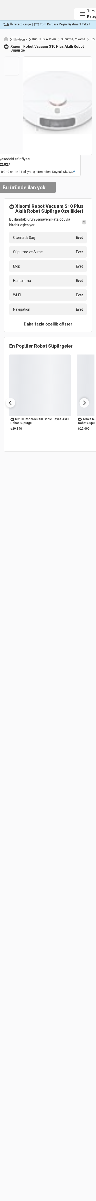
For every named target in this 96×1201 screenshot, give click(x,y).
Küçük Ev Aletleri (44, 39)
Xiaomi (16, 46)
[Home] (6, 39)
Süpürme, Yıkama (73, 39)
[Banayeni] (37, 9)
